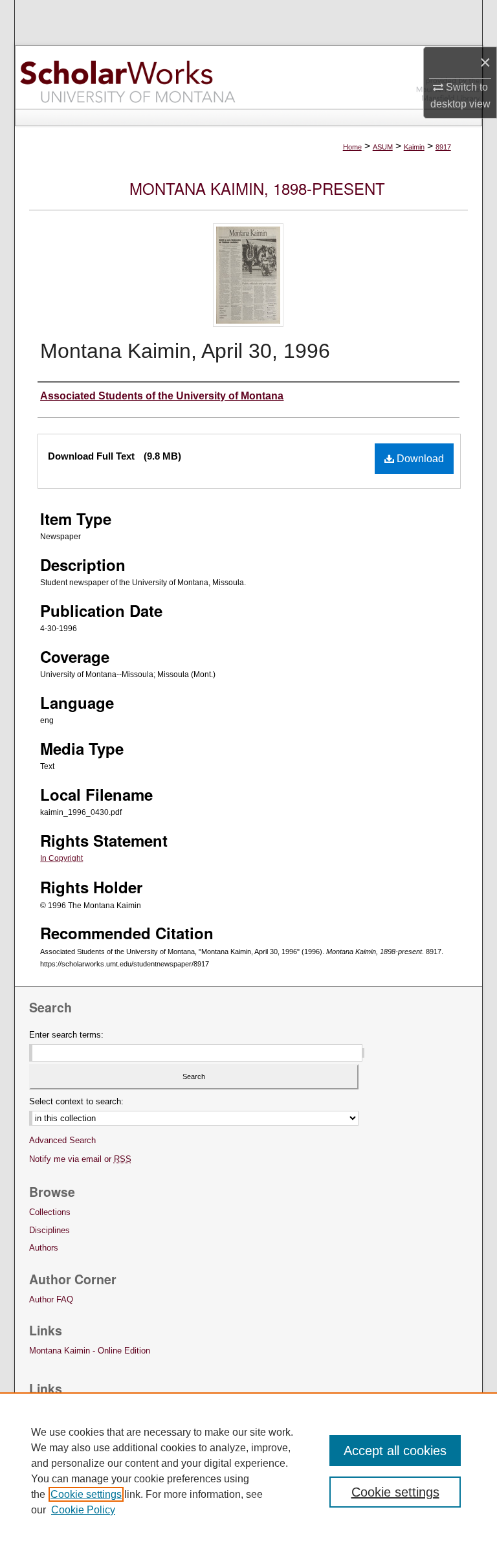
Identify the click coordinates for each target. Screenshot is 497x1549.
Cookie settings (86, 1494)
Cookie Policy (83, 1509)
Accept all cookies (395, 1450)
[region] (248, 1470)
